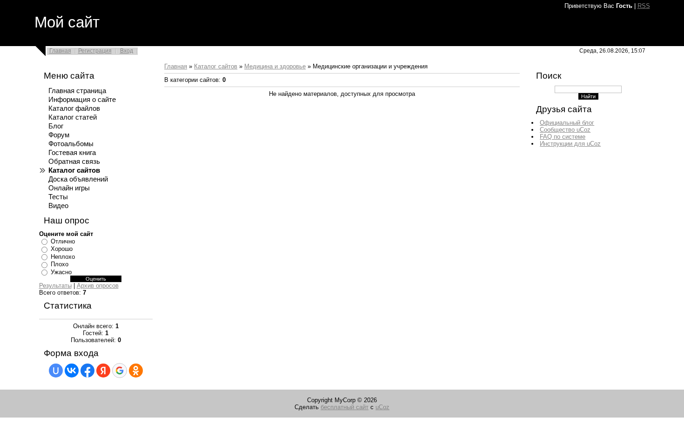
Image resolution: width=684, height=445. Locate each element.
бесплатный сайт (345, 407)
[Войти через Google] (119, 370)
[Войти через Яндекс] (103, 371)
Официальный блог (567, 122)
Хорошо (62, 248)
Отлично (63, 241)
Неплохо (63, 256)
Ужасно (61, 272)
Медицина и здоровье (275, 66)
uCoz (382, 407)
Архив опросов (98, 285)
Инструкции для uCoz (570, 143)
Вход (126, 50)
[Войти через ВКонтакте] (72, 371)
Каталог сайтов (215, 66)
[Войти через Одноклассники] (136, 371)
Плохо (59, 264)
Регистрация (95, 50)
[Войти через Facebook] (87, 371)
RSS (643, 5)
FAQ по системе (562, 136)
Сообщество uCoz (565, 129)
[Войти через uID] (56, 371)
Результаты (55, 285)
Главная (60, 50)
